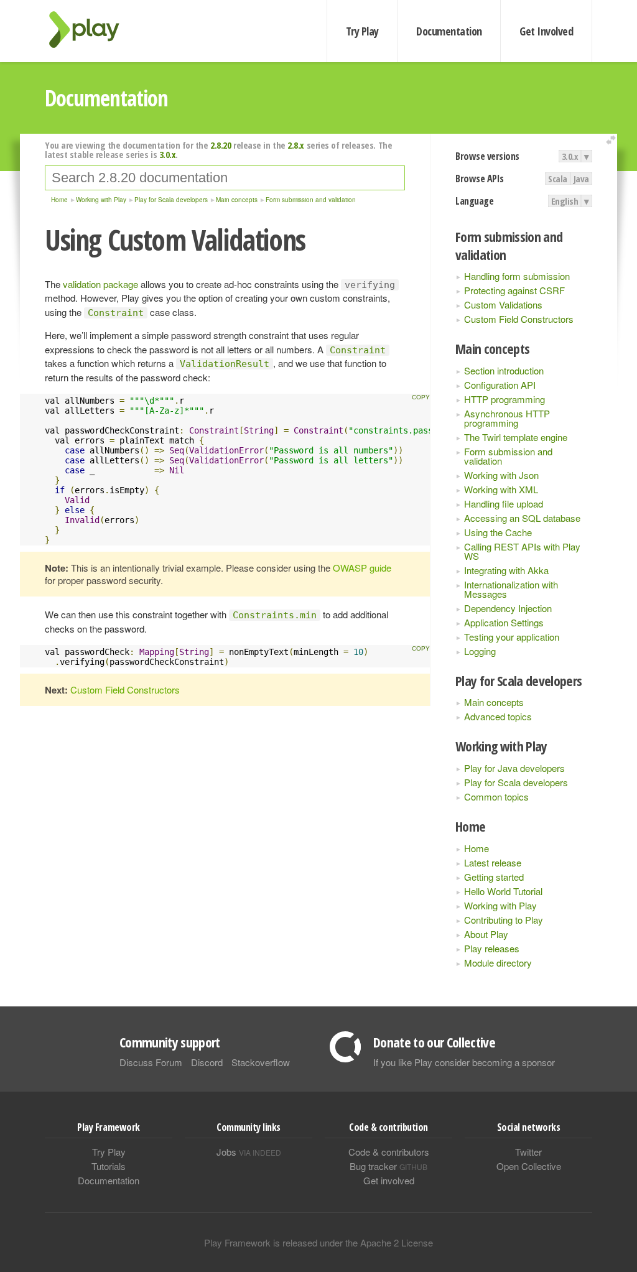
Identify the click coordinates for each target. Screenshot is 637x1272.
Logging (480, 650)
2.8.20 (220, 145)
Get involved (388, 1180)
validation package (100, 283)
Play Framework (91, 29)
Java (581, 178)
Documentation (448, 31)
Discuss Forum (150, 1062)
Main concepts (494, 701)
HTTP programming (504, 399)
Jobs (248, 1151)
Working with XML (501, 489)
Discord (207, 1062)
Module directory (498, 962)
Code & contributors (388, 1151)
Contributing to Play (503, 919)
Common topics (496, 796)
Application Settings (504, 622)
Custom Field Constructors (519, 318)
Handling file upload (503, 503)
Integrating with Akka (506, 570)
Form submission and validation (508, 456)
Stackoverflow (260, 1062)
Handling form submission (517, 275)
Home (476, 848)
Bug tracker (388, 1165)
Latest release (492, 862)
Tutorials (108, 1165)
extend (612, 140)
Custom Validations (503, 304)
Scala (557, 178)
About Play (486, 933)
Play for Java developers (514, 767)
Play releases (491, 948)
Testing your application (511, 636)
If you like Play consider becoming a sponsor (464, 1062)
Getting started (494, 876)
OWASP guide (362, 567)
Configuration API (500, 384)
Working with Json (501, 474)
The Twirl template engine (515, 436)
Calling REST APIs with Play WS (522, 551)
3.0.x (570, 156)
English (565, 201)
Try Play (362, 31)
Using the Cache (498, 532)
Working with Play (500, 905)
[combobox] (225, 177)
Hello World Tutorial (503, 891)
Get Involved (546, 31)
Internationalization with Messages (511, 589)
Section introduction (504, 370)
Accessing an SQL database (522, 517)
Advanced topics (498, 716)
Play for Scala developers (516, 782)
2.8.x (295, 145)
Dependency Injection (508, 608)
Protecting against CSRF (514, 290)
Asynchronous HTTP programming (507, 418)
